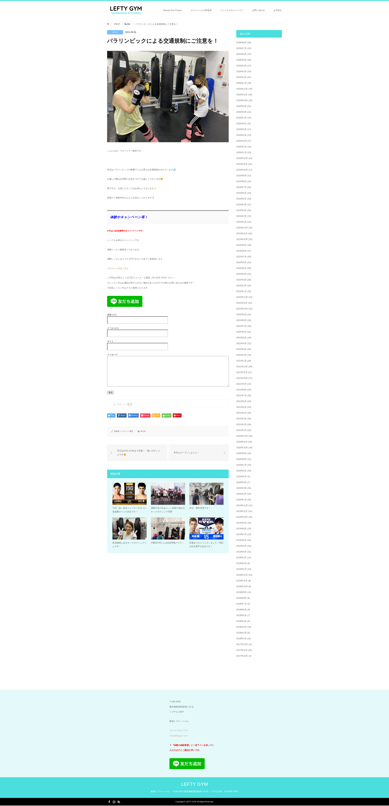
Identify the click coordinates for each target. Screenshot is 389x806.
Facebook (109, 801)
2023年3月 (241, 280)
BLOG (115, 32)
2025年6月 (241, 123)
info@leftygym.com (178, 735)
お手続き (277, 10)
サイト (110, 341)
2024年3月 (241, 210)
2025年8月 (241, 112)
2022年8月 (241, 320)
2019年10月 (242, 517)
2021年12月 (242, 366)
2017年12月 (242, 644)
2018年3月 (241, 627)
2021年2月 (241, 424)
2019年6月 (241, 540)
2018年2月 (241, 632)
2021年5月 (241, 407)
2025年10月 (242, 100)
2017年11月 (242, 650)
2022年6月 (241, 332)
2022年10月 (242, 308)
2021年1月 (241, 430)
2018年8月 (241, 598)
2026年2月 (241, 77)
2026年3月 (241, 71)
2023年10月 (242, 239)
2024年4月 (241, 204)
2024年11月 (242, 164)
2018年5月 (241, 615)
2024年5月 (241, 199)
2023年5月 (241, 268)
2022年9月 (241, 314)
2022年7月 (241, 326)
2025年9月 (241, 106)
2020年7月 (241, 465)
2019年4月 (241, 551)
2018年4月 (241, 621)
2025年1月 (241, 152)
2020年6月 (241, 470)
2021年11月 (242, 372)
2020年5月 (241, 476)
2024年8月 (241, 181)
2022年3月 (241, 349)
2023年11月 (242, 233)
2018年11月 (242, 580)
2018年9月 (241, 592)
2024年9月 (241, 175)
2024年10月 (242, 170)
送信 (110, 392)
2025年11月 (242, 94)
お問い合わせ (258, 10)
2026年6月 (241, 54)
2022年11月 (242, 303)
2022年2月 (241, 355)
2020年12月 (242, 436)
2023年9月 (241, 245)
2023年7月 (241, 256)
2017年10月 (242, 656)
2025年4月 (241, 135)
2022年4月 (241, 343)
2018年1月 (241, 638)
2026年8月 (241, 42)
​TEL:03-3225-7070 (178, 730)
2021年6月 (241, 401)
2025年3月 (241, 141)
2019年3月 (241, 557)
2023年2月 (241, 285)
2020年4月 (241, 482)
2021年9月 (241, 384)
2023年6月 (241, 262)
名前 (112, 315)
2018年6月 (241, 609)
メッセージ (112, 354)
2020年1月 (241, 499)
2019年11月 (242, 511)
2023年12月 (242, 227)
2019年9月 (241, 523)
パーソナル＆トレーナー (232, 10)
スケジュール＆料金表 (201, 10)
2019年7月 (241, 534)
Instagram (114, 801)
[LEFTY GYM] (126, 10)
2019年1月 (241, 569)
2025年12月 (242, 89)
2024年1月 (241, 222)
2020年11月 (242, 442)
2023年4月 (241, 274)
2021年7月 (241, 395)
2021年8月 (241, 389)
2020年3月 (241, 488)
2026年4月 (241, 65)
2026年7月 (241, 48)
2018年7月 (241, 604)
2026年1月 (241, 83)
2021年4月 (241, 413)
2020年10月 (242, 447)
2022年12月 (242, 297)
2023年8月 (241, 251)
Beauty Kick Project (172, 10)
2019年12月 (242, 505)
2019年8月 (241, 528)
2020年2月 (241, 494)
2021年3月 (241, 418)
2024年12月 (242, 158)
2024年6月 (241, 193)
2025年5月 (241, 129)
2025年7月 (241, 117)
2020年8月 (241, 459)
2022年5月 (241, 337)
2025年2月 (241, 146)
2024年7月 (241, 187)
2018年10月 (242, 586)
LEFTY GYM (194, 784)
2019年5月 (241, 546)
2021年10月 (242, 378)
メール (113, 328)
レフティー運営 (126, 431)
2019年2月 (241, 563)
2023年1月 (241, 291)
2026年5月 (241, 60)
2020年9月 (241, 453)
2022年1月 (241, 361)
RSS (118, 801)
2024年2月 (241, 216)
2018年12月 (242, 575)
